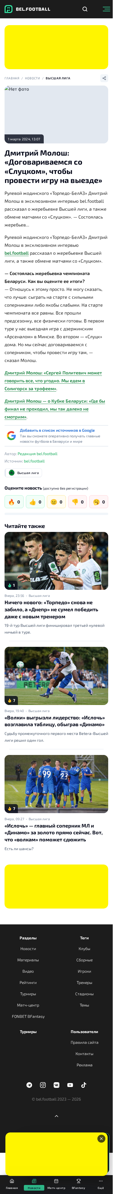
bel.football (17, 253)
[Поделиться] (104, 78)
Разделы (28, 937)
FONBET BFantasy (28, 1016)
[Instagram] (43, 1085)
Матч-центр (28, 1005)
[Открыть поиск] (85, 9)
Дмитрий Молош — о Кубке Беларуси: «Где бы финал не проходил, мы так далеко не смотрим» (55, 408)
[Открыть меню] (106, 9)
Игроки (84, 971)
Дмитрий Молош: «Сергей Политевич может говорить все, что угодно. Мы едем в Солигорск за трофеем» (53, 380)
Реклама (85, 1064)
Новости (32, 78)
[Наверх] (56, 1116)
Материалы (28, 959)
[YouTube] (70, 1085)
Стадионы (84, 993)
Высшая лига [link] (39, 595)
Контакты (84, 1053)
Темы (84, 1005)
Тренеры (84, 982)
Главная (12, 78)
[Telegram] (29, 1085)
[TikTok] (83, 1085)
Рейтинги (28, 982)
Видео (28, 971)
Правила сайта (85, 1042)
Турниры (28, 993)
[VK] (56, 1085)
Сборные (84, 959)
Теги (84, 937)
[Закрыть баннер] (101, 1139)
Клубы (84, 948)
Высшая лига (58, 78)
